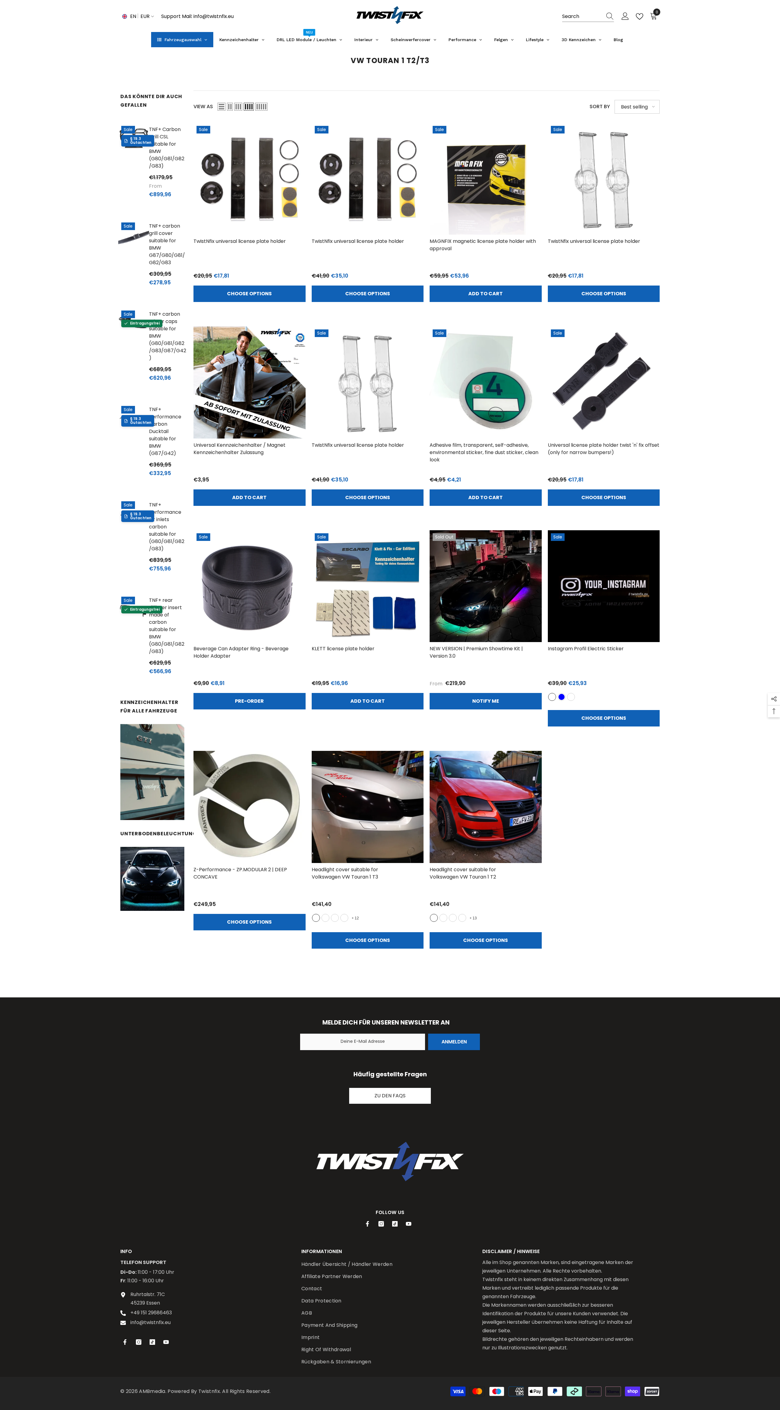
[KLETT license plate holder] (368, 586)
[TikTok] (394, 1223)
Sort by (600, 106)
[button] (221, 107)
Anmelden (454, 1041)
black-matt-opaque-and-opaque (325, 918)
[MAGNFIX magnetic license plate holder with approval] (486, 179)
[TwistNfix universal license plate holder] (249, 179)
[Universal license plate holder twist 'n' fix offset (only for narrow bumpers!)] (604, 382)
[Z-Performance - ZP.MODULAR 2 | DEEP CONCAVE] (249, 807)
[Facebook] (367, 1223)
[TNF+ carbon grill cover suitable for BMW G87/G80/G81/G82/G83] (133, 234)
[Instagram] (381, 1223)
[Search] (588, 16)
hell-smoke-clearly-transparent (335, 918)
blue (562, 697)
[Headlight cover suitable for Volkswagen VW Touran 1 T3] (368, 807)
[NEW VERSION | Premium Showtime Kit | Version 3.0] (486, 586)
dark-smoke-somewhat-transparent (344, 918)
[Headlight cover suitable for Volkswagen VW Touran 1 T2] (486, 807)
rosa (571, 697)
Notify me (485, 701)
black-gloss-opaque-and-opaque (316, 918)
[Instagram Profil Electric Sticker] (604, 586)
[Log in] (625, 16)
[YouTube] (408, 1223)
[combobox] (582, 16)
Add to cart (485, 293)
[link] (152, 772)
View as (203, 106)
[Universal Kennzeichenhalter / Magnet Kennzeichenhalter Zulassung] (249, 382)
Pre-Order (249, 701)
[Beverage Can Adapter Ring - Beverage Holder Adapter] (249, 586)
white (552, 697)
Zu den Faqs (390, 1095)
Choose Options (249, 293)
